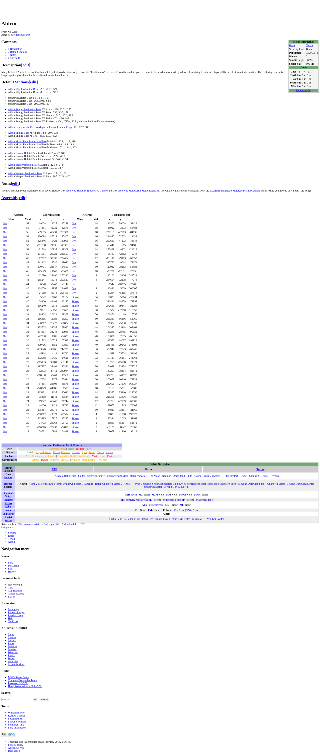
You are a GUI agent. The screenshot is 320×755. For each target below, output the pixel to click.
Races (11, 535)
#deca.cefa (141, 499)
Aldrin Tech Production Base (23, 164)
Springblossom (155, 505)
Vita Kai (211, 519)
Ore (5, 223)
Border (8, 483)
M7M (197, 494)
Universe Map (303, 90)
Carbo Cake (115, 519)
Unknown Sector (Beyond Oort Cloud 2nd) (242, 483)
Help (10, 618)
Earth (73, 475)
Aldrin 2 (33, 483)
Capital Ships (8, 495)
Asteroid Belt (61, 475)
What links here (16, 712)
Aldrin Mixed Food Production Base (27, 141)
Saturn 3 (217, 475)
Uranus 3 (265, 475)
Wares (8, 520)
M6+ (167, 505)
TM (150, 510)
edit (25, 65)
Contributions (15, 590)
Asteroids (9, 198)
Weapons (13, 652)
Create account (16, 593)
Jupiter (81, 475)
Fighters (8, 499)
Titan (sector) (231, 475)
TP (163, 510)
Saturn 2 (207, 475)
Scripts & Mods (16, 664)
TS (175, 510)
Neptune (166, 475)
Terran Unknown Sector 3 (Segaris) (152, 483)
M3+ (151, 499)
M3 (122, 499)
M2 (140, 494)
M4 (165, 499)
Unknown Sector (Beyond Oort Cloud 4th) (166, 486)
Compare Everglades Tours (22, 680)
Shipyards (8, 513)
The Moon (154, 475)
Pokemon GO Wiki (18, 683)
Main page (13, 609)
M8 (182, 505)
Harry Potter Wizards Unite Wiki (25, 686)
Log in (11, 596)
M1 (127, 494)
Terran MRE (198, 519)
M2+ (154, 494)
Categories (6, 527)
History (12, 571)
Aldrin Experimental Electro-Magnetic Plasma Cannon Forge (40, 127)
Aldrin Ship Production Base (23, 89)
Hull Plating (141, 519)
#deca (134, 494)
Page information (17, 727)
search (26, 34)
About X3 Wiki (16, 747)
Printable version (17, 721)
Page (10, 562)
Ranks (11, 655)
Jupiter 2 (91, 475)
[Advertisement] (62, 8)
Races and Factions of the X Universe (62, 445)
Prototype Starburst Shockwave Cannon (87, 190)
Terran (309, 45)
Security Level (297, 49)
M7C (182, 494)
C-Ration (129, 519)
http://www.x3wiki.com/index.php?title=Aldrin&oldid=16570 (51, 524)
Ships (11, 634)
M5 (198, 499)
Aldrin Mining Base (18, 132)
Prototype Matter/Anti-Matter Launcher (138, 190)
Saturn (197, 475)
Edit (10, 568)
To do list (13, 621)
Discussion (14, 565)
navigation (16, 34)
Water (221, 519)
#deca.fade (207, 499)
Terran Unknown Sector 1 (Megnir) (74, 483)
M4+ (184, 499)
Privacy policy (15, 744)
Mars (125, 475)
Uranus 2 (254, 475)
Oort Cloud (179, 475)
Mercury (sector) (138, 475)
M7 (168, 494)
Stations (22, 82)
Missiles (12, 649)
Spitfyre (130, 499)
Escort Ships (8, 505)
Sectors (8, 477)
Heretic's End (46, 483)
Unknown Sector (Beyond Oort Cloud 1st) (195, 483)
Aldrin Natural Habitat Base (23, 153)
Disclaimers (14, 750)
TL (136, 510)
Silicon (75, 297)
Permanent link (16, 724)
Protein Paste (161, 519)
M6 (144, 505)
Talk (10, 587)
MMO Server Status (18, 677)
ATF (54, 469)
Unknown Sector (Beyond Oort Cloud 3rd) (290, 483)
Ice (151, 519)
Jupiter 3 (102, 475)
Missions (12, 646)
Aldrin (11, 541)
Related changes (16, 715)
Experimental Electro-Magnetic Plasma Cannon (235, 190)
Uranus (243, 475)
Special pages (15, 718)
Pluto (189, 475)
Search (6, 692)
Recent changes (16, 612)
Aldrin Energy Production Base (24, 109)
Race (292, 45)
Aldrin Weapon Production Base (25, 173)
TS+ (188, 510)
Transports (8, 510)
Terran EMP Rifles (180, 519)
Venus (275, 475)
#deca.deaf (174, 499)
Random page (15, 615)
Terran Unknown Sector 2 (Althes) (113, 483)
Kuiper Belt (114, 475)
